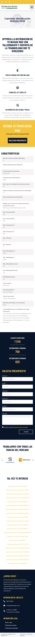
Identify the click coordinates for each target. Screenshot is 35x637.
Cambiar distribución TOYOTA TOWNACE (17, 552)
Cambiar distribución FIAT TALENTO (17, 544)
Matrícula (5, 398)
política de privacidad (21, 427)
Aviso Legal (8, 622)
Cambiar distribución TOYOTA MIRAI (17, 517)
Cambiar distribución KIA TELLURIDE (17, 490)
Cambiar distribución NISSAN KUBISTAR (17, 513)
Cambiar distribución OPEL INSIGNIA (17, 525)
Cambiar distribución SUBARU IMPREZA (17, 556)
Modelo (4, 406)
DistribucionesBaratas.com (13, 580)
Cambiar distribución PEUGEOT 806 (17, 536)
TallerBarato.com (4, 635)
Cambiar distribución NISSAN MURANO (17, 559)
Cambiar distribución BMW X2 (17, 540)
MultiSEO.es (22, 635)
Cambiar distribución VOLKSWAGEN (17, 528)
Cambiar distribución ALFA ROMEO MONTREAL (17, 532)
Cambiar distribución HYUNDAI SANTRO (17, 509)
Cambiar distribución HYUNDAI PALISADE (17, 548)
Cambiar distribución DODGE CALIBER (17, 521)
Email (4, 383)
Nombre (4, 376)
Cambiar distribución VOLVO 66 (17, 486)
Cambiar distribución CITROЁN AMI (17, 501)
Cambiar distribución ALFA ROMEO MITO (17, 498)
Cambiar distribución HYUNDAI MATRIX (17, 505)
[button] (32, 2)
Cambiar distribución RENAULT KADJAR (17, 494)
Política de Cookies (10, 625)
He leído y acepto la (15, 427)
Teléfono (5, 391)
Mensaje (4, 413)
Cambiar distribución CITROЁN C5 (18, 563)
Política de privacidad (11, 628)
